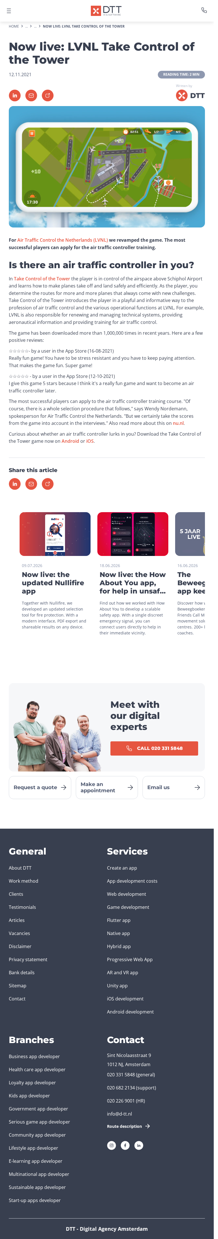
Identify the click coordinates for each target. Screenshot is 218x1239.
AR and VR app (122, 972)
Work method (23, 881)
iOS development (125, 999)
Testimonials (22, 907)
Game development (128, 907)
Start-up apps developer (35, 1200)
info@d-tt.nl (119, 1114)
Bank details (22, 972)
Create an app (122, 868)
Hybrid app (119, 946)
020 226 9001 (121, 1101)
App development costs (132, 881)
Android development (130, 1012)
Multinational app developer (39, 1174)
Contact (17, 999)
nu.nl (178, 423)
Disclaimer (20, 946)
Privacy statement (28, 959)
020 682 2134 (121, 1088)
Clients (16, 894)
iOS (90, 441)
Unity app (117, 985)
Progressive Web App (130, 959)
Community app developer (37, 1135)
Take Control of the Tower (42, 279)
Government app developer (38, 1109)
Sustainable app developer (37, 1187)
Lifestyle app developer (33, 1148)
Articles (17, 920)
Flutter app (119, 920)
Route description (124, 1126)
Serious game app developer (39, 1122)
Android (70, 441)
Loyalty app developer (32, 1082)
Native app (118, 933)
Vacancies (19, 933)
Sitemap (17, 985)
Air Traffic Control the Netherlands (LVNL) (62, 240)
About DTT (20, 868)
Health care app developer (37, 1069)
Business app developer (34, 1056)
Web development (126, 894)
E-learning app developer (35, 1161)
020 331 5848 (121, 1075)
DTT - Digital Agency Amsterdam (107, 1228)
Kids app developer (29, 1096)
